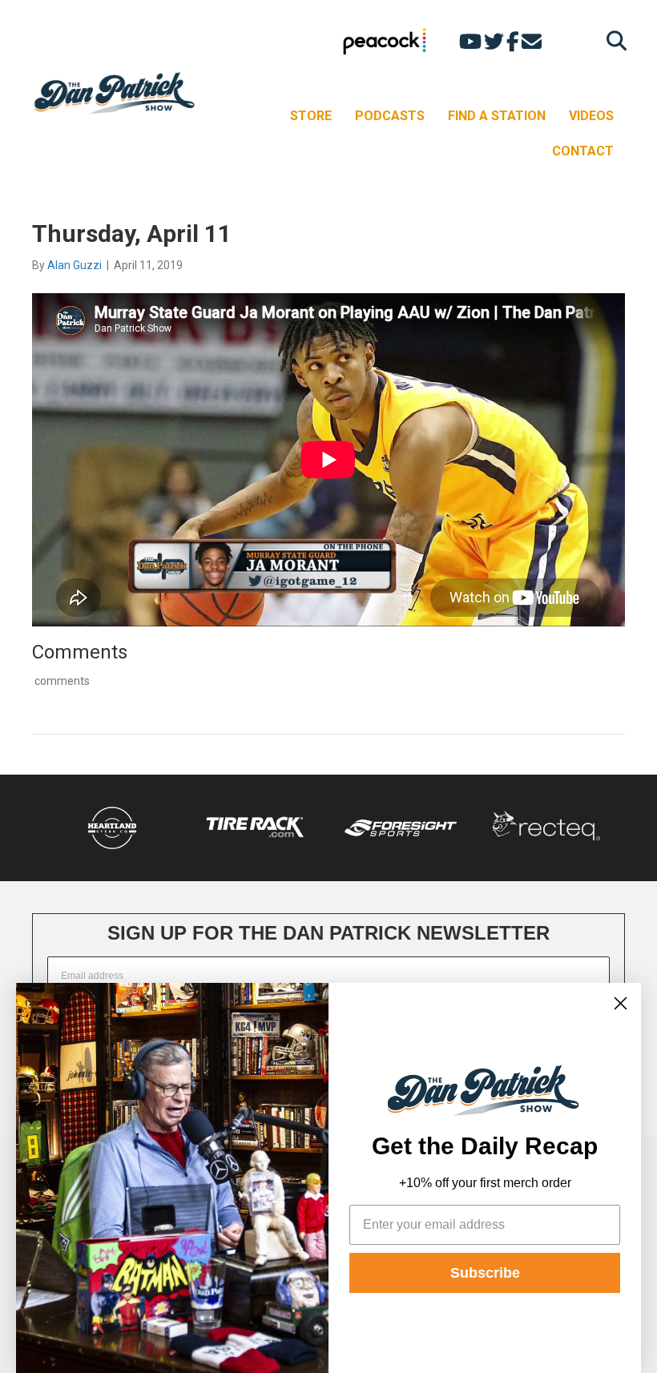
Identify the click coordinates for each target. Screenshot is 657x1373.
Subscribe (485, 1273)
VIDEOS (591, 115)
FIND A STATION (497, 115)
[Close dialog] (621, 1003)
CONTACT (583, 151)
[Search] (612, 40)
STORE (311, 115)
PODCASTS (390, 115)
